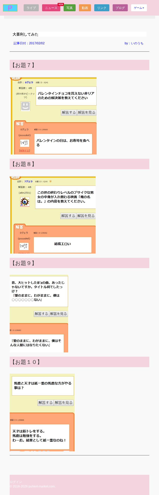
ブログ (120, 8)
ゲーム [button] (138, 8)
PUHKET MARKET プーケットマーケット (10, 7)
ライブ (31, 8)
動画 (85, 8)
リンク (101, 8)
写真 (70, 8)
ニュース (51, 8)
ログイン (16, 482)
